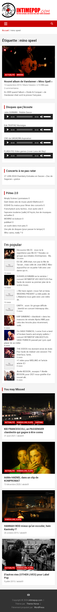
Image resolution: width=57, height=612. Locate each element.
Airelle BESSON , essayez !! (29, 371)
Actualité (10, 75)
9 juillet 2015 (9, 581)
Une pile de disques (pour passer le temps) (23, 229)
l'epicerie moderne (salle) (15, 212)
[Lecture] (7, 116)
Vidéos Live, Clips (25, 422)
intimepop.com (35, 600)
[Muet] (41, 116)
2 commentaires (11, 88)
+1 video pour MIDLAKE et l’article (32, 360)
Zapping (39, 422)
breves (20, 75)
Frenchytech (9, 209)
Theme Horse (33, 604)
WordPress (39, 607)
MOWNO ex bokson (13, 218)
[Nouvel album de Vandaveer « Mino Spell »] (28, 62)
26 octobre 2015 (11, 533)
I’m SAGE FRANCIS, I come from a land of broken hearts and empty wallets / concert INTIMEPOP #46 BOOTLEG (34, 334)
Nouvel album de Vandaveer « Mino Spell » (28, 81)
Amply (7, 198)
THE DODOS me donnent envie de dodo (34, 349)
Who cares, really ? (12, 232)
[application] (28, 116)
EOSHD (7, 205)
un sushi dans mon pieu (15, 225)
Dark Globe (9, 202)
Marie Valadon (29, 85)
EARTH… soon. (23, 305)
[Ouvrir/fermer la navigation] (5, 24)
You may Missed (14, 389)
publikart (8, 222)
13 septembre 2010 (12, 85)
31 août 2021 (10, 436)
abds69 (20, 436)
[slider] (47, 116)
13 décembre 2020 (12, 484)
